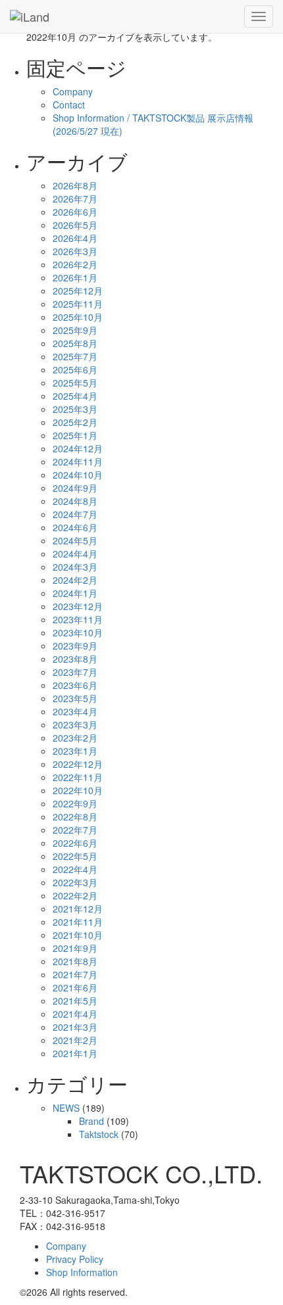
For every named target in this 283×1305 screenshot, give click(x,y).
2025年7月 (75, 356)
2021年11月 (78, 921)
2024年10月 (78, 474)
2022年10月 (78, 790)
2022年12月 (78, 764)
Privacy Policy (74, 1259)
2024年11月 (78, 461)
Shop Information (82, 1272)
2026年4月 (75, 238)
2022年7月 (75, 829)
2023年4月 (75, 711)
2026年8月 (75, 185)
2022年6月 (75, 842)
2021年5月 (75, 1000)
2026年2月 (75, 264)
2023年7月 (75, 671)
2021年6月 (75, 987)
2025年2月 (75, 422)
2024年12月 (78, 448)
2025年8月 (75, 343)
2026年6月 (75, 211)
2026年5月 (75, 224)
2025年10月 (78, 316)
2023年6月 (75, 685)
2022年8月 (75, 816)
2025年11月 (78, 303)
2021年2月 (75, 1040)
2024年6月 (75, 527)
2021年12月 (78, 908)
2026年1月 (75, 277)
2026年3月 (75, 251)
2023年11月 (78, 619)
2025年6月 (75, 369)
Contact (69, 104)
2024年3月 (75, 566)
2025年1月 (75, 435)
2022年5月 (75, 856)
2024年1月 (75, 593)
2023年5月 (75, 698)
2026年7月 (75, 198)
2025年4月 (75, 395)
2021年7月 (75, 974)
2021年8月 (75, 961)
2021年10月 (78, 934)
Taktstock (98, 1134)
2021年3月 (75, 1026)
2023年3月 (75, 724)
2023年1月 (75, 750)
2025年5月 (75, 382)
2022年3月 (75, 882)
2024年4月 (75, 553)
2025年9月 (75, 330)
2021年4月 (75, 1013)
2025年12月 (78, 290)
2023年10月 (78, 632)
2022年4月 (75, 869)
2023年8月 (75, 658)
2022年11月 (78, 777)
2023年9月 (75, 645)
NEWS (66, 1107)
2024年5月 (75, 540)
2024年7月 (75, 514)
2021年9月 (75, 948)
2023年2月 (75, 737)
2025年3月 (75, 408)
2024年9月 (75, 487)
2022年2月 (75, 895)
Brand (91, 1120)
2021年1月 (75, 1053)
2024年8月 (75, 501)
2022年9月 (75, 803)
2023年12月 (78, 606)
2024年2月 (75, 579)
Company (73, 91)
